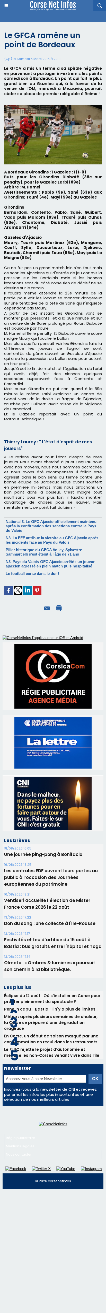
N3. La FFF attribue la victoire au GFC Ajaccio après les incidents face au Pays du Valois (52, 540)
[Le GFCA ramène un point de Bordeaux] (53, 107)
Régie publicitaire (20, 1163)
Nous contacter (19, 1180)
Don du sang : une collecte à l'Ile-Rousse (49, 949)
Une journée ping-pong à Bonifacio (43, 880)
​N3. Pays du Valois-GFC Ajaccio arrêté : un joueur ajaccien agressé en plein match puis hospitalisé (50, 563)
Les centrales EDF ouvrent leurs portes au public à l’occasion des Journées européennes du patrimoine (51, 903)
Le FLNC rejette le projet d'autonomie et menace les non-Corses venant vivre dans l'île (51, 1078)
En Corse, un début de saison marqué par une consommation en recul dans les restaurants (51, 1065)
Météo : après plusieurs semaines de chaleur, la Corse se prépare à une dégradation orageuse (51, 1048)
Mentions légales (20, 1172)
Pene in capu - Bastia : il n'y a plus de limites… (51, 1035)
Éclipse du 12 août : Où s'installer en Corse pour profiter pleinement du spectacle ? (52, 1024)
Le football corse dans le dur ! (32, 573)
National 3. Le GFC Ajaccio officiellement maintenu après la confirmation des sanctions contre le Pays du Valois (51, 526)
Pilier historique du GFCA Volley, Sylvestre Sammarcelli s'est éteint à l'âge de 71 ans (44, 552)
